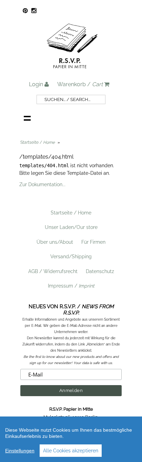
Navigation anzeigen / (27, 118)
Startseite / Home (71, 212)
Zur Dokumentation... (42, 184)
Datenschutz (100, 271)
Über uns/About (55, 242)
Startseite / (37, 142)
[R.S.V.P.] (72, 71)
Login (36, 84)
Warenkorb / (80, 84)
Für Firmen (93, 242)
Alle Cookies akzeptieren (70, 450)
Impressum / (71, 286)
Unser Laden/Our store (71, 227)
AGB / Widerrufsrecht (53, 271)
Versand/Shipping (71, 256)
